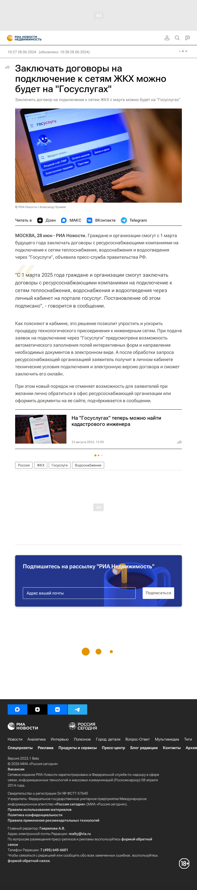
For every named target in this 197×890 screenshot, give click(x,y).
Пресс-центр (113, 747)
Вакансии (16, 769)
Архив (191, 747)
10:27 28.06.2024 (22, 52)
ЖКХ (40, 465)
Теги (188, 739)
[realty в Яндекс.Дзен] (37, 709)
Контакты (172, 747)
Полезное (82, 739)
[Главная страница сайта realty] (33, 38)
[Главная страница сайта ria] (8, 38)
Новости (15, 739)
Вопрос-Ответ (137, 739)
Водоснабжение (88, 465)
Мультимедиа (167, 739)
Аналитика (36, 739)
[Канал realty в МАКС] (17, 709)
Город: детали (108, 739)
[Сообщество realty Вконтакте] (57, 709)
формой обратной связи (29, 861)
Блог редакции (144, 747)
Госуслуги (60, 465)
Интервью (60, 739)
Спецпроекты (20, 747)
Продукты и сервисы (77, 747)
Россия (24, 465)
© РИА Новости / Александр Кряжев (40, 207)
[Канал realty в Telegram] (77, 709)
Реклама (45, 747)
